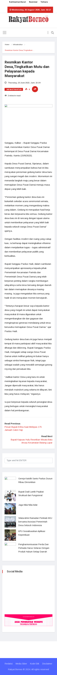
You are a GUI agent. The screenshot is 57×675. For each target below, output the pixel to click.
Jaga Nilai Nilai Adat (27, 505)
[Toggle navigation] (4, 32)
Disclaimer (47, 663)
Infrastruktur (18, 44)
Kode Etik (34, 663)
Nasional (33, 2)
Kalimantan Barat (17, 2)
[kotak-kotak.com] (28, 620)
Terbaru (44, 2)
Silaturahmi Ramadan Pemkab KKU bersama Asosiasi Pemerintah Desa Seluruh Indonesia (35, 522)
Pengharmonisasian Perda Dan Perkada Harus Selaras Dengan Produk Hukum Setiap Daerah (33, 548)
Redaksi (9, 663)
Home (7, 44)
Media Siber (21, 663)
